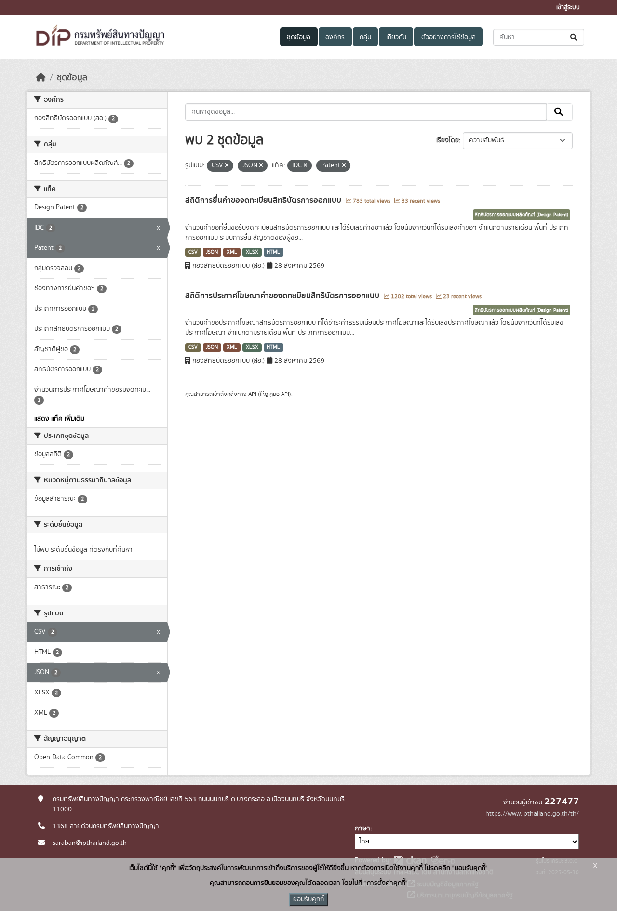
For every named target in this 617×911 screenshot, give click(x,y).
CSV (193, 252)
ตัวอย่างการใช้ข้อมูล (448, 37)
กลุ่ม (365, 37)
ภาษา (362, 828)
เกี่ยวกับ (396, 37)
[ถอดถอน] (226, 166)
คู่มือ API (279, 394)
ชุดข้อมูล (298, 37)
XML (232, 252)
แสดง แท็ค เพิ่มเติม (59, 418)
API (252, 394)
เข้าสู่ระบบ (568, 7)
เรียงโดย (447, 140)
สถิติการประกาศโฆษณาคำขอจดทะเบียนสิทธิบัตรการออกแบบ (283, 295)
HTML (273, 252)
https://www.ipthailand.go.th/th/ (532, 813)
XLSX (252, 252)
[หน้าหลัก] (41, 77)
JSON (212, 252)
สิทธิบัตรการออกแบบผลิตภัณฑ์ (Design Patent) (521, 214)
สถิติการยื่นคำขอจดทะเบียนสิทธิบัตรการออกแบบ (264, 200)
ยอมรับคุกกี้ (308, 899)
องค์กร (335, 37)
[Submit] (574, 37)
